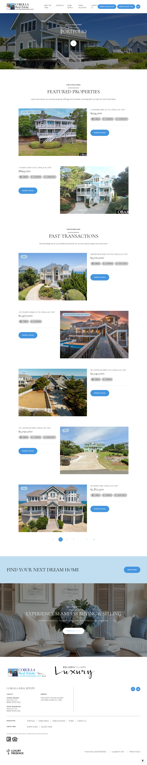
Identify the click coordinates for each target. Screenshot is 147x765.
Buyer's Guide (32, 727)
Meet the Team (47, 6)
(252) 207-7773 (12, 709)
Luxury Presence (99, 752)
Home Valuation (82, 6)
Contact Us (94, 6)
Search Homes (132, 570)
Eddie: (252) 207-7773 (126, 6)
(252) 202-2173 (12, 700)
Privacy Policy (135, 752)
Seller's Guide (46, 727)
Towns (71, 721)
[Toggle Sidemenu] (138, 6)
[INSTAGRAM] (133, 689)
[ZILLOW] (138, 689)
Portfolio (60, 5)
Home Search (70, 6)
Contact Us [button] (81, 721)
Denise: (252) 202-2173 (107, 6)
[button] (73, 631)
